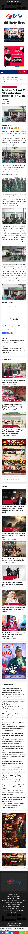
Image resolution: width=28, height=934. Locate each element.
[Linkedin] (9, 128)
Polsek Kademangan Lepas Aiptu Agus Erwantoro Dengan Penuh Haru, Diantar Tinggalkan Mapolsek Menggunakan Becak (13, 406)
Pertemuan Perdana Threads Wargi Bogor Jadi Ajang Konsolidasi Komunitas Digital (13, 560)
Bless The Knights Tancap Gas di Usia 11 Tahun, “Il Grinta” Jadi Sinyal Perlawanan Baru (12, 584)
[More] (17, 128)
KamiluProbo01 (6, 384)
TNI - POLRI (21, 376)
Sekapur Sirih (11, 894)
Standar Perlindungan (14, 904)
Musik (15, 501)
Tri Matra (15, 86)
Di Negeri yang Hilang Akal (8, 714)
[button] (2, 71)
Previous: (13, 340)
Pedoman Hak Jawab (19, 900)
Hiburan (10, 501)
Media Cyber (9, 902)
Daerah (5, 376)
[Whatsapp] (14, 128)
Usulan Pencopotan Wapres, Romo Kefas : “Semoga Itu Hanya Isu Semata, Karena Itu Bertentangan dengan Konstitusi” (12, 690)
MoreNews (10, 925)
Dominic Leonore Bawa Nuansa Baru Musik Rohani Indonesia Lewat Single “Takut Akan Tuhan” (13, 535)
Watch (24, 72)
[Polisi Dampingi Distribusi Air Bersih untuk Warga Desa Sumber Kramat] (14, 370)
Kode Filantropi (17, 902)
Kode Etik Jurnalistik (7, 900)
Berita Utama (7, 398)
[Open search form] (16, 71)
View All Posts (20, 325)
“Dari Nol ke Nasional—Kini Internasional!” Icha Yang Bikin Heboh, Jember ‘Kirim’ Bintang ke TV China (13, 634)
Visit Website (8, 325)
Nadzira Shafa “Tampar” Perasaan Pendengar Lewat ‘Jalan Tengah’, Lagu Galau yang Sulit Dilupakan (13, 609)
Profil (17, 894)
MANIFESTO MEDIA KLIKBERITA (13, 898)
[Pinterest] (12, 128)
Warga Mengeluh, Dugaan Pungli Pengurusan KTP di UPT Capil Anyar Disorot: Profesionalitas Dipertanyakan (14, 431)
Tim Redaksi (6, 99)
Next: (13, 349)
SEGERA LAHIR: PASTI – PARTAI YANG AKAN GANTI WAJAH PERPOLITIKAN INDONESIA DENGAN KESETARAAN (13, 799)
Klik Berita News (14, 22)
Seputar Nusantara (7, 86)
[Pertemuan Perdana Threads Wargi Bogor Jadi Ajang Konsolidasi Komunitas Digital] (14, 549)
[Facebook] (3, 128)
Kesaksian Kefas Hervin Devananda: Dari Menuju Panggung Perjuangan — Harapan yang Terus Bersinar (13, 703)
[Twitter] (6, 128)
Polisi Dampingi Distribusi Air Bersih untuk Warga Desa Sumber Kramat (13, 381)
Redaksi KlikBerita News (13, 896)
